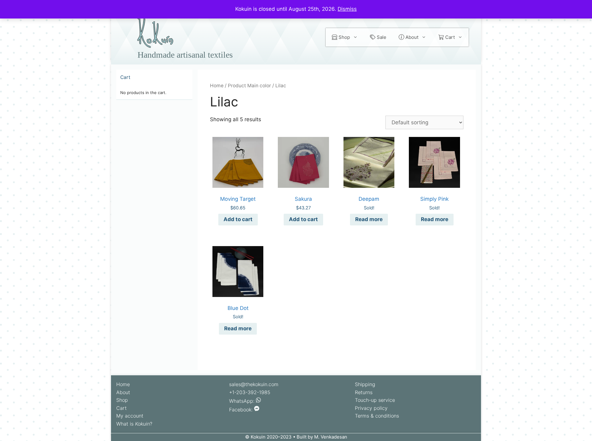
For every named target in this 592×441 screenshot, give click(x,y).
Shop (343, 37)
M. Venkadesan (330, 437)
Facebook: (241, 409)
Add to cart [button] (238, 219)
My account (129, 416)
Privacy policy (371, 408)
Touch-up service (375, 400)
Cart (449, 37)
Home (217, 86)
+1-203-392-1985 (249, 392)
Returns (363, 392)
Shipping (365, 384)
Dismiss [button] (347, 9)
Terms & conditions (377, 416)
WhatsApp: (242, 401)
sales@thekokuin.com (253, 384)
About (411, 37)
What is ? (134, 424)
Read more (369, 219)
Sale (381, 37)
